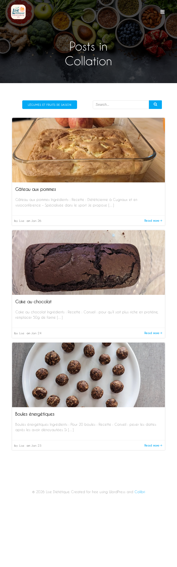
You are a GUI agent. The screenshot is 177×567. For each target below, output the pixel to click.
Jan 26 (36, 220)
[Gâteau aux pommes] (88, 150)
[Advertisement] (88, 535)
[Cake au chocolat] (88, 262)
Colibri (139, 492)
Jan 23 (36, 445)
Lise (21, 220)
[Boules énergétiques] (88, 374)
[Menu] (162, 12)
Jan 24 (36, 333)
